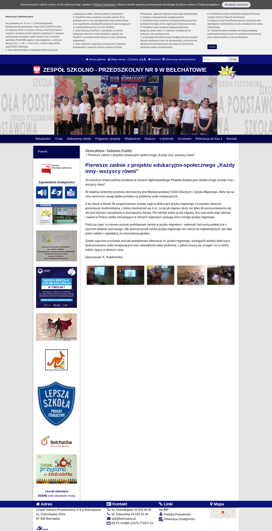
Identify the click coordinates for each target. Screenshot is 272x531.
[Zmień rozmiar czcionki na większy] (142, 59)
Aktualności (43, 138)
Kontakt (232, 138)
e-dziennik (166, 138)
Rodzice (150, 138)
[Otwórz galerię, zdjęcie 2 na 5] (130, 275)
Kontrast (155, 59)
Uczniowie (185, 138)
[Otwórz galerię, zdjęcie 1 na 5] (100, 275)
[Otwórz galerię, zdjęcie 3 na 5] (160, 275)
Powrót (42, 151)
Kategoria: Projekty (119, 150)
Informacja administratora (179, 59)
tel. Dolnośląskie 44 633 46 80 (131, 509)
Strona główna (97, 59)
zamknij (212, 47)
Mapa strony (118, 59)
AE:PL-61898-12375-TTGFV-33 (132, 523)
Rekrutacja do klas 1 (209, 138)
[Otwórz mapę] (223, 512)
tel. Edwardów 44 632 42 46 (129, 514)
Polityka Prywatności (177, 514)
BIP (166, 509)
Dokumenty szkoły (79, 138)
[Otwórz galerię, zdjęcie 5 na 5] (220, 275)
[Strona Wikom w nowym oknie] (42, 528)
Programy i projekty (107, 138)
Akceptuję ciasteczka (236, 4)
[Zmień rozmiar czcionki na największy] (144, 59)
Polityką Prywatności (104, 4)
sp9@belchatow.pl (123, 518)
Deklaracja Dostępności (179, 519)
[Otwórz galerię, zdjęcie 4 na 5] (190, 275)
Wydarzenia (132, 138)
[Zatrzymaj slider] (136, 131)
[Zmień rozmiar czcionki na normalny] (140, 59)
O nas (59, 138)
